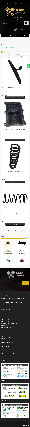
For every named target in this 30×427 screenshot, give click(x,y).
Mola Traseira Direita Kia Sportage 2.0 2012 (13, 171)
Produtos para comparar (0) (7, 47)
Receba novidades (7, 352)
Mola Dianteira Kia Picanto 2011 (10, 214)
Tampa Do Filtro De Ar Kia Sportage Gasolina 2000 (14, 129)
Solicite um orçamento (8, 337)
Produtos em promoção (8, 354)
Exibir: (20, 56)
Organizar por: (10, 54)
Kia (17, 39)
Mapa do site (5, 325)
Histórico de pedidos (7, 348)
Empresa (4, 318)
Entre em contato (6, 335)
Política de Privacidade (8, 321)
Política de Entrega (7, 320)
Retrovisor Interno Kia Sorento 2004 (11, 87)
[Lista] (5, 52)
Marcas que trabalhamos (8, 327)
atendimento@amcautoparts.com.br (12, 302)
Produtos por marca (10, 39)
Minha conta (5, 346)
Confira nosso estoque (8, 338)
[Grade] (2, 52)
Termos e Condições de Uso (9, 323)
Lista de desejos (6, 350)
